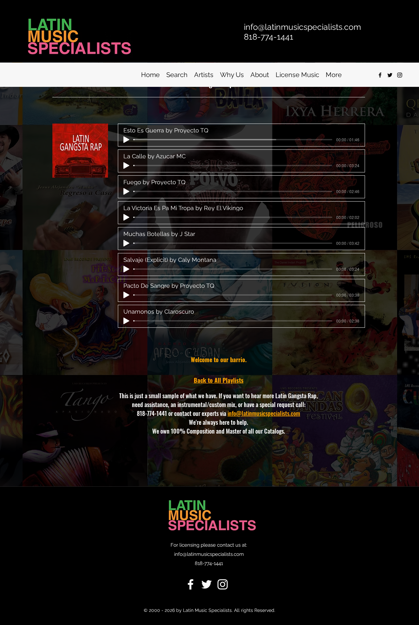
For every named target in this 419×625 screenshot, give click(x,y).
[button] (177, 75)
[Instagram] (399, 75)
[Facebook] (190, 584)
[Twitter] (206, 584)
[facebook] (380, 75)
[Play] (126, 139)
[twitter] (390, 75)
